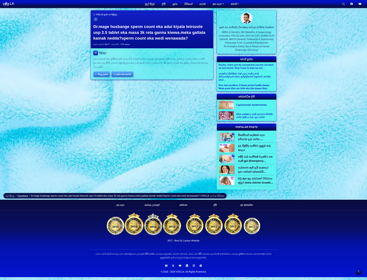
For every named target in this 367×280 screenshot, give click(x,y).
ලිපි (164, 4)
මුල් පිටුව (150, 4)
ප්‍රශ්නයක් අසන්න (123, 74)
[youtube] (360, 4)
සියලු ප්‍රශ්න (103, 74)
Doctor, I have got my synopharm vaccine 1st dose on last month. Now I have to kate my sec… (246, 66)
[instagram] (194, 266)
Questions (23, 196)
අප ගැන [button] (217, 4)
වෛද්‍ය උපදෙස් (152, 205)
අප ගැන (120, 205)
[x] (173, 266)
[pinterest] (201, 266)
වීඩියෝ (188, 4)
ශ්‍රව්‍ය (174, 4)
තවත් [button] (234, 4)
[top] (358, 271)
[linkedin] (187, 266)
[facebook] (352, 4)
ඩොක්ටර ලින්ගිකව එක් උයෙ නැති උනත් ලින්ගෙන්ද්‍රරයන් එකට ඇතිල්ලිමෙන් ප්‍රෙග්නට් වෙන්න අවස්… (245, 76)
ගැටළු (202, 4)
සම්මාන (183, 205)
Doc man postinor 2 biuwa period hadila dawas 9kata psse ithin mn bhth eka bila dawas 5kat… (244, 87)
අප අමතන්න (246, 205)
